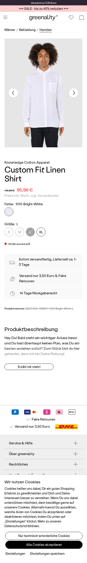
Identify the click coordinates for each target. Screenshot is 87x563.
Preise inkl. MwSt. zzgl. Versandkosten (31, 195)
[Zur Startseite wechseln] (43, 17)
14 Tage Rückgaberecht (38, 293)
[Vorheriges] (13, 92)
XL (41, 232)
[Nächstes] (73, 92)
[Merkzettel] (71, 17)
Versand (36, 2)
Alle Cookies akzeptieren (44, 545)
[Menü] (5, 17)
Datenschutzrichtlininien (21, 526)
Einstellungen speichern (47, 553)
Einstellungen (15, 553)
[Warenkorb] (81, 17)
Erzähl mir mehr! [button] (29, 367)
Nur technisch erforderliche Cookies (44, 536)
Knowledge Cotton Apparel (27, 162)
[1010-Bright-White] (8, 211)
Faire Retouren (43, 419)
